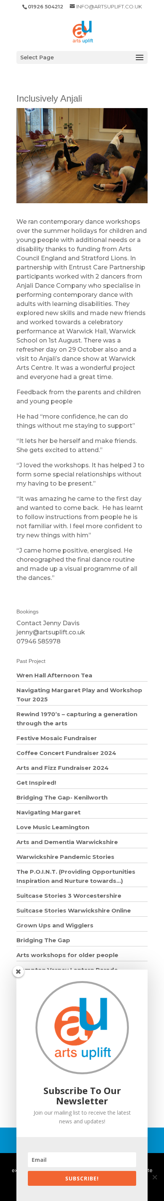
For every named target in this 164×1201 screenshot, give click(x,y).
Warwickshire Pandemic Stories (65, 856)
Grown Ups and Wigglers (54, 925)
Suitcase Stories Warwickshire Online (73, 910)
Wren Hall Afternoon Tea (54, 675)
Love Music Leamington (52, 827)
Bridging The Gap (43, 940)
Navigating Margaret (48, 812)
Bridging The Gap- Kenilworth (62, 797)
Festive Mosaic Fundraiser (56, 738)
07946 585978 (38, 641)
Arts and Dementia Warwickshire (67, 842)
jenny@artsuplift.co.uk (50, 632)
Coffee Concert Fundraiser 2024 (66, 753)
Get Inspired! (36, 782)
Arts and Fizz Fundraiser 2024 (62, 767)
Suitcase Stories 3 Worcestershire (68, 895)
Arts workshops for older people (67, 955)
